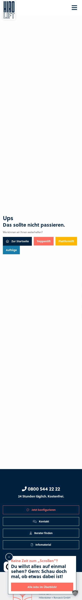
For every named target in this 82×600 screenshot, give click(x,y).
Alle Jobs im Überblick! (42, 587)
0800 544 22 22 (43, 488)
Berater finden (43, 533)
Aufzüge (11, 250)
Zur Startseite (20, 241)
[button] (75, 593)
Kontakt (43, 521)
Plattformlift (66, 241)
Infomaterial (43, 544)
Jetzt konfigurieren (43, 510)
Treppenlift (44, 241)
